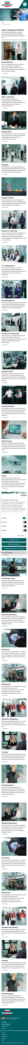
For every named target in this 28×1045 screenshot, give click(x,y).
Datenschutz (4, 1034)
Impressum (4, 1036)
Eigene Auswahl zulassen (14, 544)
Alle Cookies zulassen (14, 539)
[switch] (25, 522)
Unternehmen (5, 1026)
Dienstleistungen (6, 1024)
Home (3, 22)
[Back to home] (14, 4)
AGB (3, 1040)
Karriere (4, 1028)
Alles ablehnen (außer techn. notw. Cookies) (14, 548)
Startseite (4, 1022)
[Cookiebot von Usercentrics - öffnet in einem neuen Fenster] (21, 495)
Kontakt (3, 1032)
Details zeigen (21, 535)
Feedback (4, 1038)
